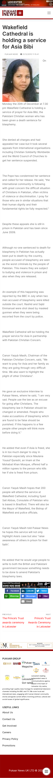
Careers (6, 732)
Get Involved (9, 725)
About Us (7, 712)
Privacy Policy (10, 738)
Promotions (8, 745)
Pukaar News (11, 54)
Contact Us (8, 719)
